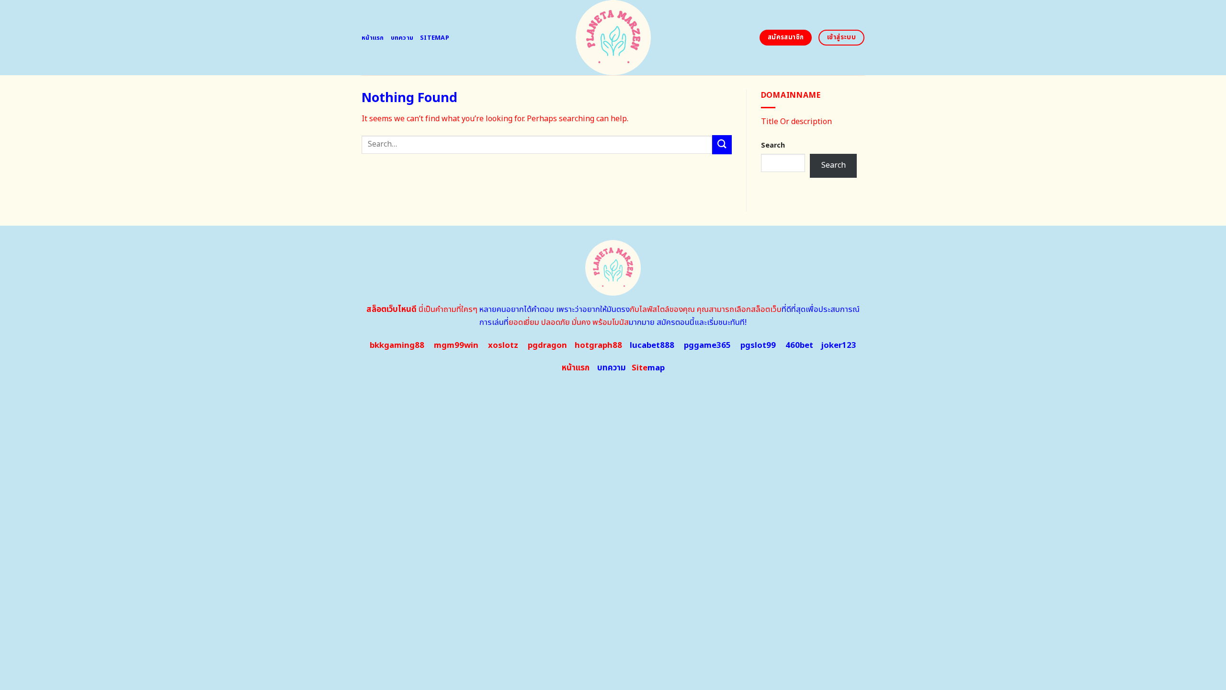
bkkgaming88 (397, 345)
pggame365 (707, 345)
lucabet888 (652, 345)
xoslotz (503, 345)
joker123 (838, 345)
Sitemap (434, 38)
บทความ (402, 38)
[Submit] (721, 144)
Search (773, 145)
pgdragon (547, 345)
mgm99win (456, 345)
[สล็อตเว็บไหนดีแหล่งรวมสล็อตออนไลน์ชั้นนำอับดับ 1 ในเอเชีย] (613, 37)
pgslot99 (758, 345)
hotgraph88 (598, 345)
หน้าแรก (373, 38)
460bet (799, 345)
